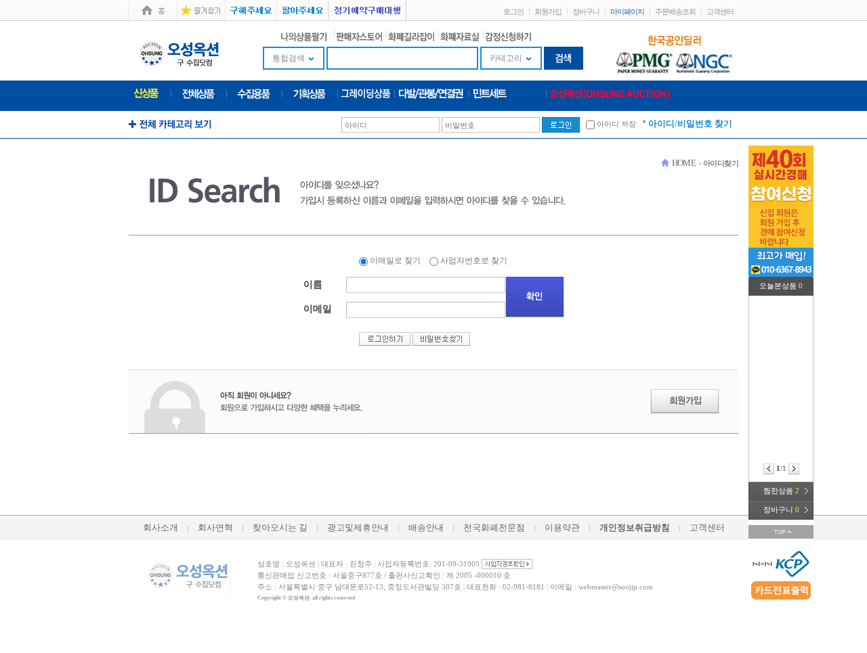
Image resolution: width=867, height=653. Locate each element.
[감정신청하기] (508, 35)
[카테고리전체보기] (170, 123)
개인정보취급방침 (634, 527)
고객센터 (720, 11)
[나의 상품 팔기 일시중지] (305, 35)
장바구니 (585, 11)
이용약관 (562, 527)
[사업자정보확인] (507, 563)
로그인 (513, 11)
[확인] (534, 297)
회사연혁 (215, 527)
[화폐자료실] (459, 35)
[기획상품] (309, 92)
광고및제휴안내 (358, 527)
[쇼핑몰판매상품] (198, 92)
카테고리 (506, 58)
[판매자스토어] (359, 35)
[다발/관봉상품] (431, 92)
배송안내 (426, 527)
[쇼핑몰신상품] (146, 92)
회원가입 (548, 11)
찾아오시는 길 (280, 527)
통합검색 (288, 58)
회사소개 (160, 527)
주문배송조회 (675, 11)
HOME (684, 163)
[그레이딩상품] (366, 92)
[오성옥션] (610, 92)
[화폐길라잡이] (411, 35)
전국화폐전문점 (494, 527)
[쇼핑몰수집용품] (254, 92)
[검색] (563, 57)
